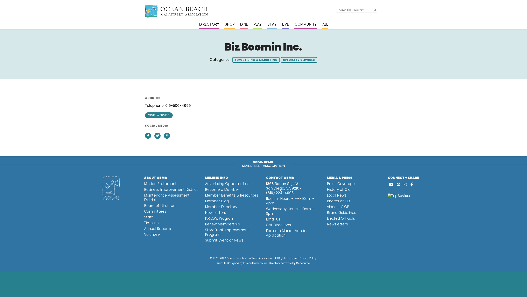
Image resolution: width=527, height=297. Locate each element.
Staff (148, 217)
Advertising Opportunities (227, 183)
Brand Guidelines (341, 212)
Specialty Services (299, 60)
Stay (271, 24)
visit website (158, 115)
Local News (336, 195)
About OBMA (155, 178)
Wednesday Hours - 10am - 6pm (290, 211)
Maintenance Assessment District (167, 197)
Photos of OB (338, 201)
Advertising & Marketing (255, 60)
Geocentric (303, 263)
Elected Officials (341, 218)
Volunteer (152, 234)
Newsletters (215, 212)
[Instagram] (405, 184)
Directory (209, 24)
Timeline (151, 222)
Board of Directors (160, 205)
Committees (155, 211)
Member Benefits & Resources (231, 195)
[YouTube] (391, 184)
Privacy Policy (308, 258)
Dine (244, 24)
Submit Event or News (224, 240)
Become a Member (222, 189)
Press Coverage (341, 183)
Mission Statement (160, 183)
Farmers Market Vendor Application (287, 233)
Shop (229, 24)
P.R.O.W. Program (219, 218)
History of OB (338, 189)
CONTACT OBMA (280, 178)
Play (258, 24)
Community (306, 24)
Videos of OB (338, 206)
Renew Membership (222, 224)
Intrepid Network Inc (255, 263)
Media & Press (339, 178)
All (325, 24)
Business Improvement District (171, 189)
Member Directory (221, 206)
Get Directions (278, 225)
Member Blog (217, 201)
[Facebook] (411, 184)
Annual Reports (157, 228)
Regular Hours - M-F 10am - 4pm (290, 201)
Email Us (273, 219)
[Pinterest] (398, 184)
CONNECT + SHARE (403, 178)
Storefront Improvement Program (227, 232)
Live (285, 24)
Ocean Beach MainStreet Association (250, 258)
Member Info (216, 178)
